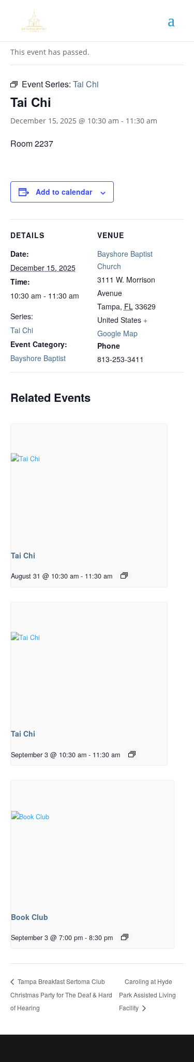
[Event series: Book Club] (124, 937)
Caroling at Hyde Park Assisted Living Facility (147, 994)
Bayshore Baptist (38, 358)
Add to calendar (64, 191)
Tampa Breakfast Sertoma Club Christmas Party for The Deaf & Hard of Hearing (61, 994)
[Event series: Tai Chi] (124, 575)
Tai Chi (21, 330)
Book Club (29, 917)
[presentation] (89, 482)
